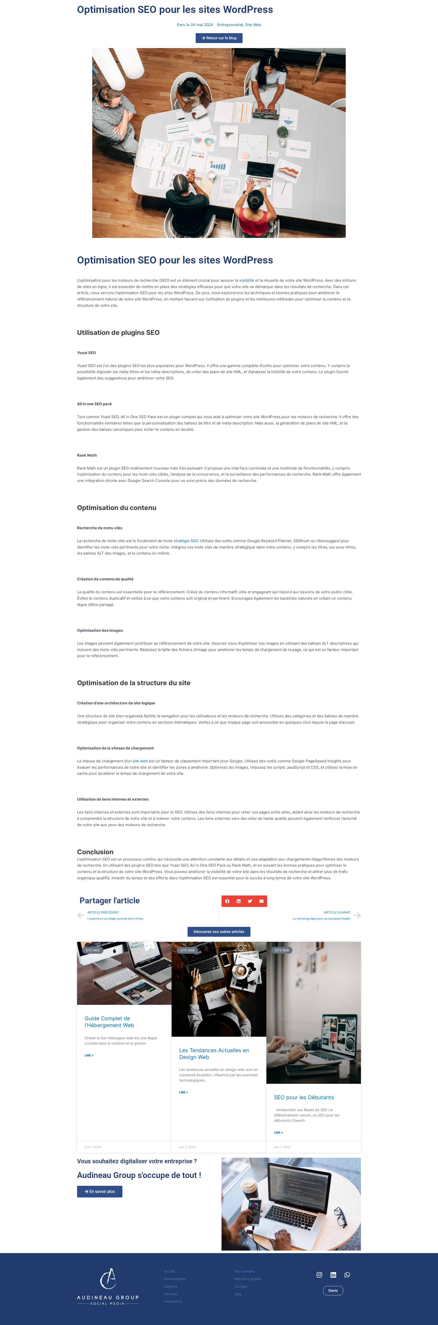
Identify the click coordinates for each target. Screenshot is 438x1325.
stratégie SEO (186, 540)
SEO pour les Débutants (304, 1097)
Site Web (253, 24)
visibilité (246, 280)
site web (140, 761)
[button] (227, 901)
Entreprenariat (230, 24)
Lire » (89, 1055)
